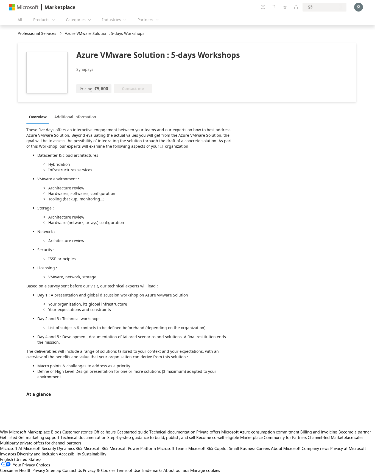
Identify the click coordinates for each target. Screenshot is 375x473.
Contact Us (72, 470)
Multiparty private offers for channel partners (40, 443)
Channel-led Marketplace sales (335, 437)
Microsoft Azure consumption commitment (260, 432)
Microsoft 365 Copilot (208, 448)
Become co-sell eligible (217, 437)
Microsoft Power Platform (133, 448)
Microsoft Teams (172, 448)
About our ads (176, 470)
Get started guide (132, 432)
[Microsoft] (23, 7)
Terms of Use (128, 470)
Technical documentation (172, 432)
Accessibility (70, 454)
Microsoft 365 (95, 448)
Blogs (56, 432)
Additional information (75, 116)
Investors (8, 454)
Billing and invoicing (318, 432)
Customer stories (77, 432)
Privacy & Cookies (99, 470)
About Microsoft (286, 448)
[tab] (39, 117)
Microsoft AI (11, 448)
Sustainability (94, 454)
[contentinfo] (61, 34)
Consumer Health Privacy (22, 470)
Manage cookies (205, 470)
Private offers (208, 432)
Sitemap (53, 470)
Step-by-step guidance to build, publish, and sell (151, 437)
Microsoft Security (39, 448)
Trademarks (151, 470)
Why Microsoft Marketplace (25, 432)
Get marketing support (38, 437)
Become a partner (354, 432)
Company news (315, 448)
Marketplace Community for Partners (273, 437)
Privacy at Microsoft (348, 448)
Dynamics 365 (69, 448)
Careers (263, 448)
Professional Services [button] (37, 33)
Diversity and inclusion (37, 454)
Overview (38, 116)
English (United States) (20, 459)
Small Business (242, 448)
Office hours (105, 432)
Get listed (8, 437)
